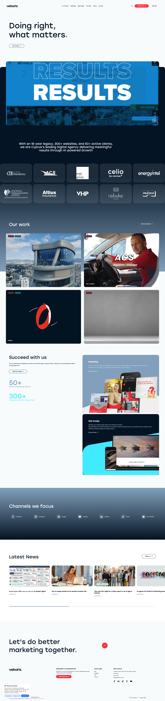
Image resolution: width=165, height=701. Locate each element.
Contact (96, 677)
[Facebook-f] (114, 681)
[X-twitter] (127, 681)
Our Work (88, 5)
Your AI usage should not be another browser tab (69, 591)
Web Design (81, 5)
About (95, 5)
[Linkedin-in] (118, 681)
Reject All (17, 696)
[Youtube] (131, 681)
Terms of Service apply (39, 698)
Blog (95, 671)
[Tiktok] (123, 681)
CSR (95, 675)
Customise (8, 696)
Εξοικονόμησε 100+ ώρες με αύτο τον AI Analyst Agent (27, 591)
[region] (17, 691)
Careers (101, 5)
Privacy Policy (31, 698)
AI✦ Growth (65, 5)
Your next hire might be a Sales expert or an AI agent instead (113, 592)
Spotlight (96, 673)
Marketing (73, 5)
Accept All (25, 696)
